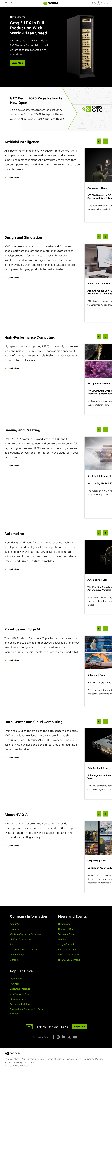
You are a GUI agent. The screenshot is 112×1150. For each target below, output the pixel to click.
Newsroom (64, 923)
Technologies (17, 954)
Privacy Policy (11, 1058)
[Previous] (99, 141)
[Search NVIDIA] (11, 2)
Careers (14, 959)
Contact (29, 1062)
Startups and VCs (19, 993)
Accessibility (74, 1058)
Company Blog (66, 929)
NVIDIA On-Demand (69, 959)
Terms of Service (55, 1058)
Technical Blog (66, 934)
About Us (15, 923)
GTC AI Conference (68, 954)
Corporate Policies (93, 1058)
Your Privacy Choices (32, 1058)
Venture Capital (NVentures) (25, 934)
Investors (15, 929)
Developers (16, 978)
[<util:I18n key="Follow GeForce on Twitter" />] (69, 1037)
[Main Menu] (6, 3)
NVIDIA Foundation (20, 939)
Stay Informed (66, 944)
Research (15, 944)
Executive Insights (20, 988)
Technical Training (20, 1004)
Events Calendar (67, 949)
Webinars (63, 939)
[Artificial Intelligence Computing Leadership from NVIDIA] (50, 3)
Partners (14, 983)
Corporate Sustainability (23, 949)
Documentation (18, 999)
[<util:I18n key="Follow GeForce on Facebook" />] (53, 1037)
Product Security (13, 1062)
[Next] (105, 141)
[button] (93, 4)
